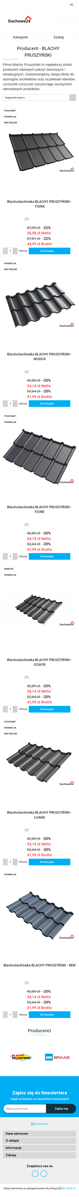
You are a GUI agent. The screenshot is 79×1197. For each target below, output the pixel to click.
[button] (39, 1134)
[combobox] (39, 97)
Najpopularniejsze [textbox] (15, 97)
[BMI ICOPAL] (58, 1057)
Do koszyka (47, 250)
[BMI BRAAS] (21, 1057)
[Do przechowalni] (74, 251)
